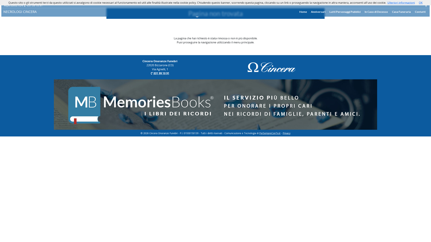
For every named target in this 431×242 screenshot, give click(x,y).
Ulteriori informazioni (401, 3)
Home (303, 11)
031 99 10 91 (34, 5)
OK (421, 3)
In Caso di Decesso (376, 11)
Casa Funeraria (401, 11)
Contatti (420, 11)
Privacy (286, 133)
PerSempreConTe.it (269, 133)
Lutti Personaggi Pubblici (345, 11)
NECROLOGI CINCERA (20, 11)
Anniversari (318, 11)
